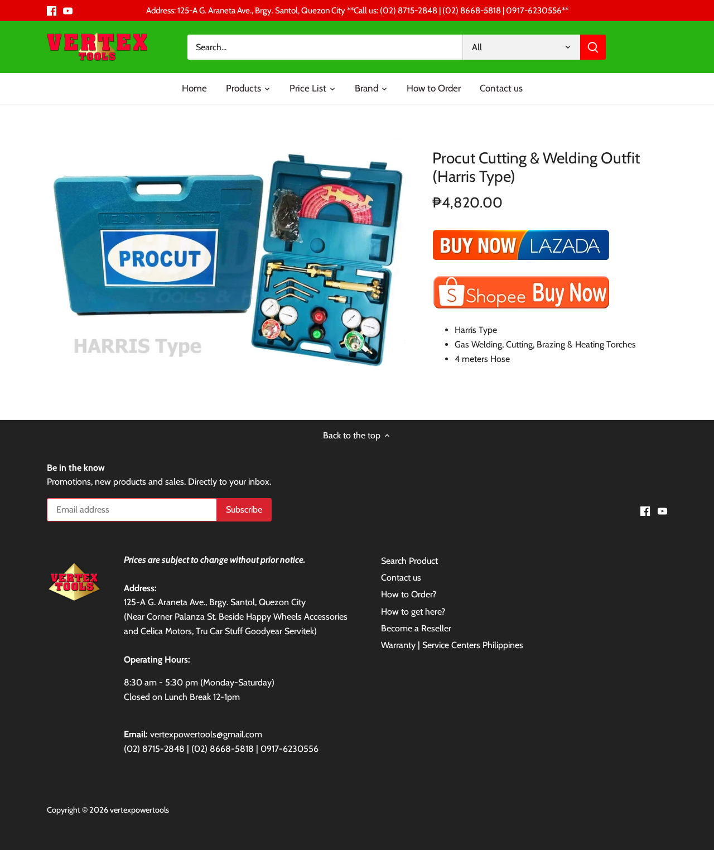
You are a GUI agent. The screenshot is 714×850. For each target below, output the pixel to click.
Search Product (409, 561)
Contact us (401, 577)
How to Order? (408, 594)
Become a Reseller (416, 628)
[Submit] (593, 47)
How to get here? (413, 611)
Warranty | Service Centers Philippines (452, 645)
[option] (226, 256)
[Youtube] (68, 10)
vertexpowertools (139, 810)
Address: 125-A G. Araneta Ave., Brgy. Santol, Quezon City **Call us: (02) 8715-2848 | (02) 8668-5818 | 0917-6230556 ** (357, 10)
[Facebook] (51, 10)
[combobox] (325, 47)
